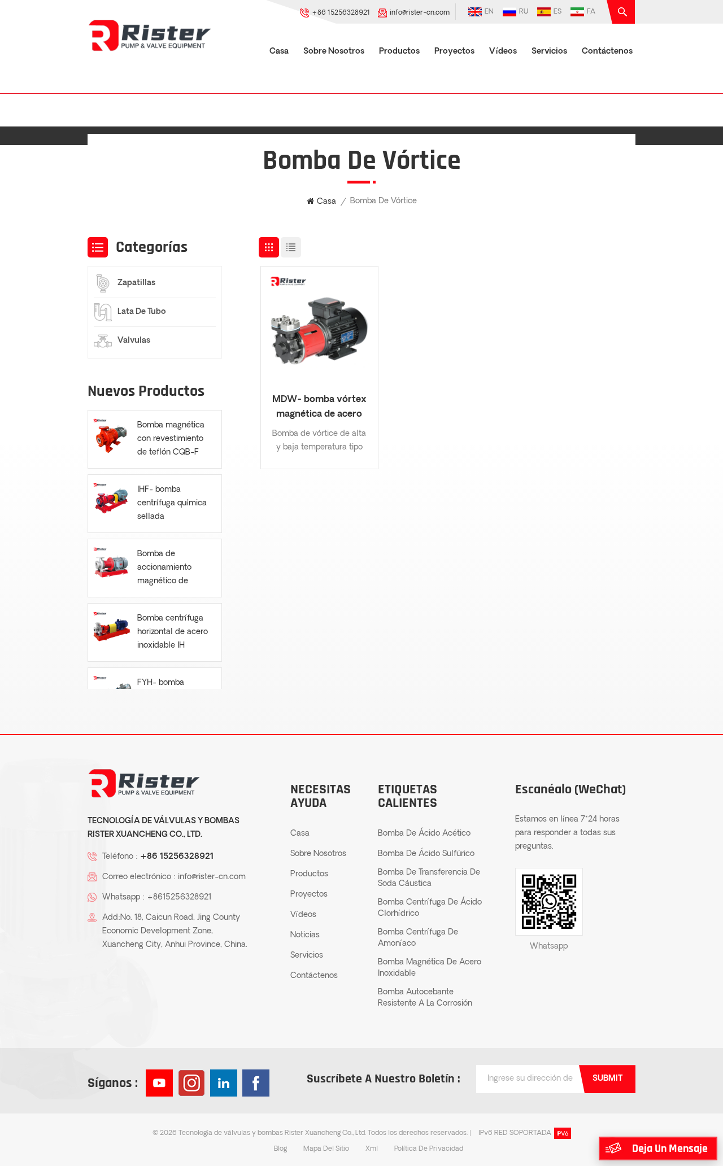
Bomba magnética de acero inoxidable (429, 968)
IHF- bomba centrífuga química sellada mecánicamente (172, 505)
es (557, 11)
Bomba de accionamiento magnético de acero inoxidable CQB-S (167, 569)
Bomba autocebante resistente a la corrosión (425, 998)
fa (591, 11)
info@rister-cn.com (420, 13)
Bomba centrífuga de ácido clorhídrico (430, 908)
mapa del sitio (326, 1149)
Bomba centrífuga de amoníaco (418, 938)
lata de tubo (141, 312)
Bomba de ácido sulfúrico (426, 854)
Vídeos (503, 51)
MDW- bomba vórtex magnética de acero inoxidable (319, 408)
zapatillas (136, 283)
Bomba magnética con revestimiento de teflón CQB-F (170, 439)
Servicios (549, 51)
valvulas (133, 341)
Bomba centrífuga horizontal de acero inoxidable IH (172, 632)
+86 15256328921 (341, 13)
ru (523, 11)
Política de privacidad (428, 1149)
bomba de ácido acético (424, 833)
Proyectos (454, 51)
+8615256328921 (179, 897)
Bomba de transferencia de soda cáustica (429, 878)
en (489, 11)
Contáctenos (607, 51)
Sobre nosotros (333, 51)
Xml (371, 1149)
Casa (279, 51)
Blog (280, 1149)
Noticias (305, 935)
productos (399, 51)
